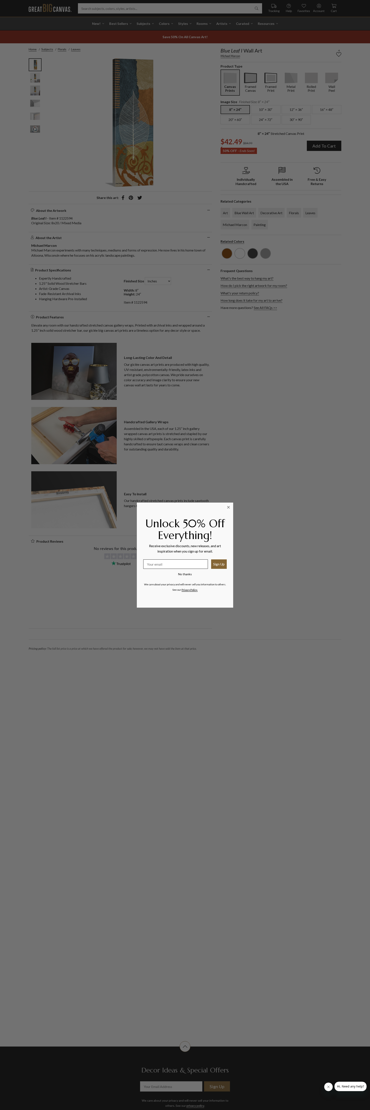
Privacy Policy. (190, 589)
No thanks (185, 574)
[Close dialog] (228, 507)
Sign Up (219, 564)
